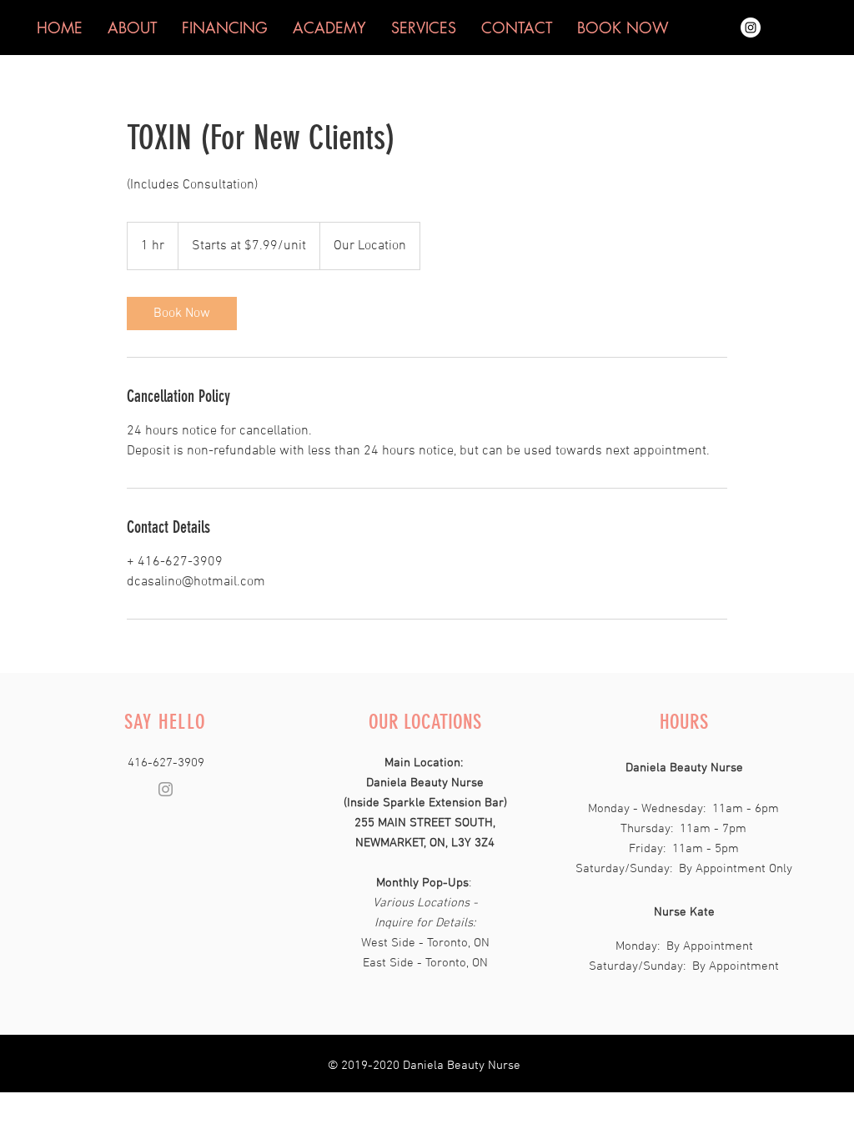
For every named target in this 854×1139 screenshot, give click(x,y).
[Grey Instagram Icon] (165, 789)
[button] (623, 27)
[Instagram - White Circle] (751, 28)
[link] (182, 313)
